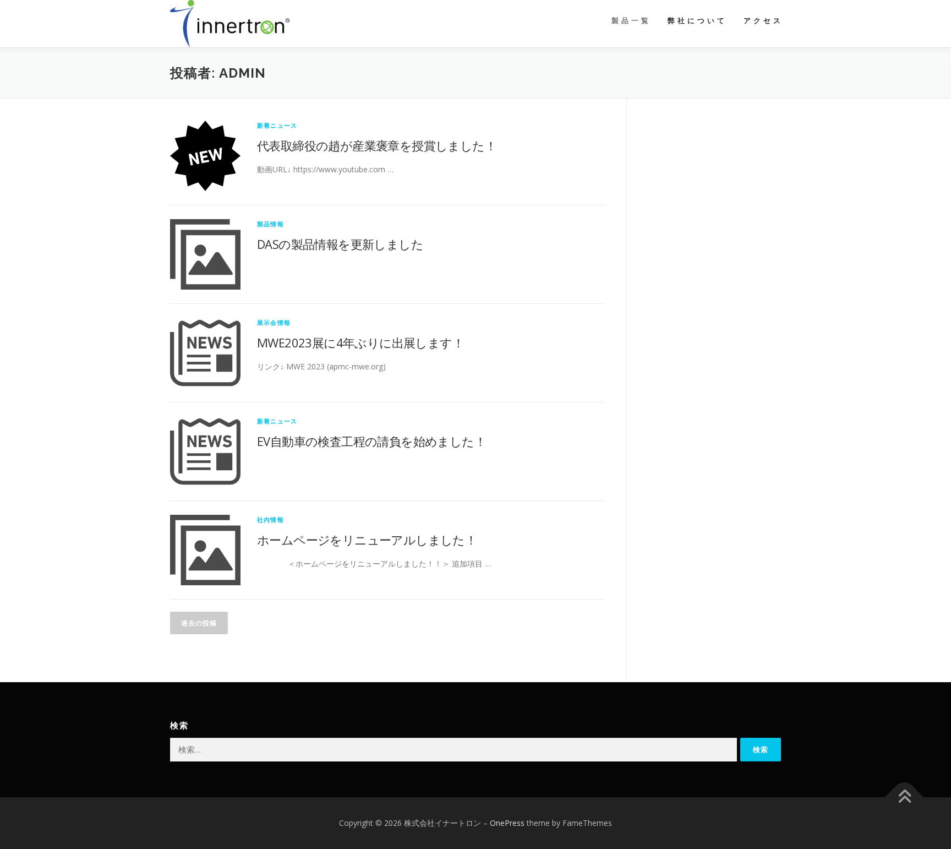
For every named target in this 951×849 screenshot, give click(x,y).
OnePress (507, 823)
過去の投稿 (199, 623)
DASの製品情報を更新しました (340, 244)
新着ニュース (277, 125)
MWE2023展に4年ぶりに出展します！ (360, 342)
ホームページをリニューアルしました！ (367, 539)
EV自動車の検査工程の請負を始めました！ (371, 441)
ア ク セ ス (762, 21)
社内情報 (270, 519)
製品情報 (270, 224)
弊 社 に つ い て (696, 21)
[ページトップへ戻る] (904, 797)
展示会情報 (274, 322)
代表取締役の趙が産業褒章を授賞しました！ (376, 145)
